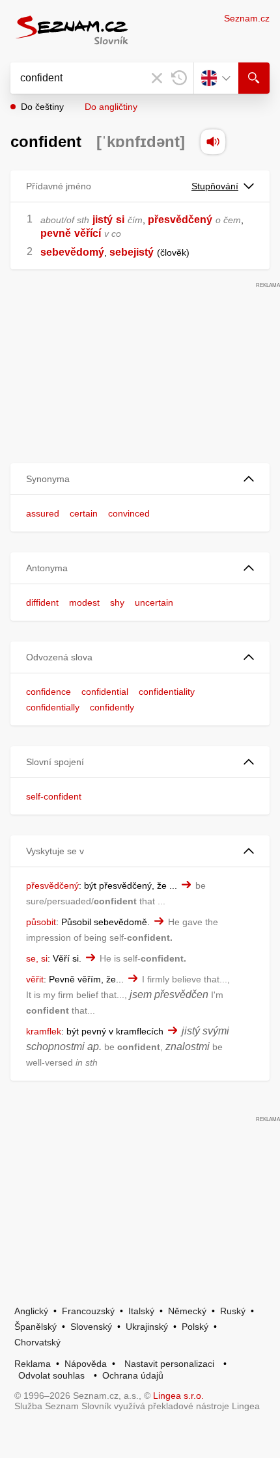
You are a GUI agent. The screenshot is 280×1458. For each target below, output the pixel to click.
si (120, 219)
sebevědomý (72, 252)
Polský (195, 1326)
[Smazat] (157, 78)
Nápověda (85, 1363)
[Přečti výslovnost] (213, 142)
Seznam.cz (247, 18)
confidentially (52, 707)
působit (41, 922)
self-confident (53, 796)
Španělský (35, 1326)
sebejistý (131, 252)
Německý (187, 1311)
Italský (141, 1311)
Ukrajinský (147, 1326)
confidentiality (167, 691)
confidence (48, 691)
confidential (104, 691)
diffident (42, 602)
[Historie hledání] (179, 78)
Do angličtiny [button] (111, 106)
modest (84, 602)
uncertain (154, 602)
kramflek (43, 1031)
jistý (102, 219)
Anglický (31, 1311)
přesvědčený (180, 219)
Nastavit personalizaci (169, 1363)
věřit (35, 979)
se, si (37, 958)
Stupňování (214, 186)
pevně (55, 233)
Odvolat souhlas (51, 1375)
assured (42, 513)
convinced (129, 513)
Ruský (232, 1311)
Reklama (32, 1363)
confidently (112, 707)
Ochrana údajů (132, 1375)
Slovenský (91, 1326)
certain (84, 513)
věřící (87, 233)
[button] (140, 479)
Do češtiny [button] (42, 106)
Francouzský (88, 1311)
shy (117, 602)
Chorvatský (37, 1342)
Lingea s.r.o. (178, 1395)
